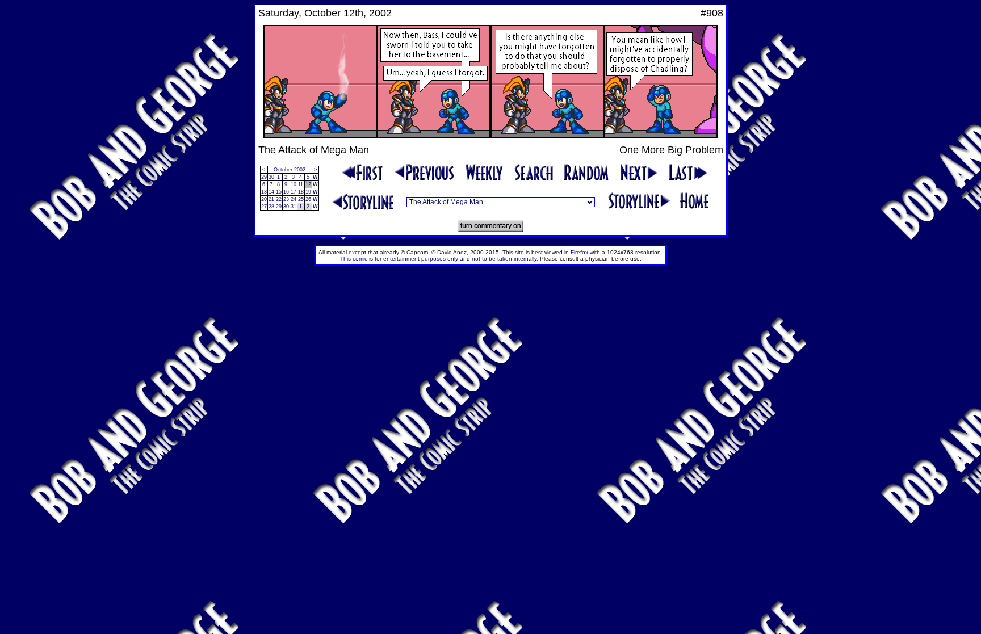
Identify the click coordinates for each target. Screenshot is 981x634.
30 (271, 177)
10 (293, 184)
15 (279, 192)
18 (301, 192)
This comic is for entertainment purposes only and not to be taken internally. (439, 258)
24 (293, 199)
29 (264, 177)
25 (301, 199)
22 (279, 199)
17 (293, 192)
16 (286, 192)
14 (271, 192)
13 (264, 192)
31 (293, 206)
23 (286, 199)
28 (271, 206)
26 (308, 199)
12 (308, 184)
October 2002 (289, 170)
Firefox (579, 252)
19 (308, 192)
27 (264, 206)
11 (300, 184)
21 (271, 199)
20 (264, 199)
